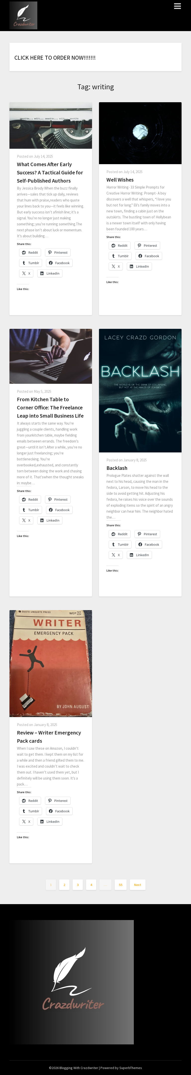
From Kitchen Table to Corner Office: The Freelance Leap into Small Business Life (50, 407)
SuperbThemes (130, 1068)
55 (120, 884)
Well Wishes (120, 179)
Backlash (116, 467)
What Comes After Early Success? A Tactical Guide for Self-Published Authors (50, 172)
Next (137, 884)
